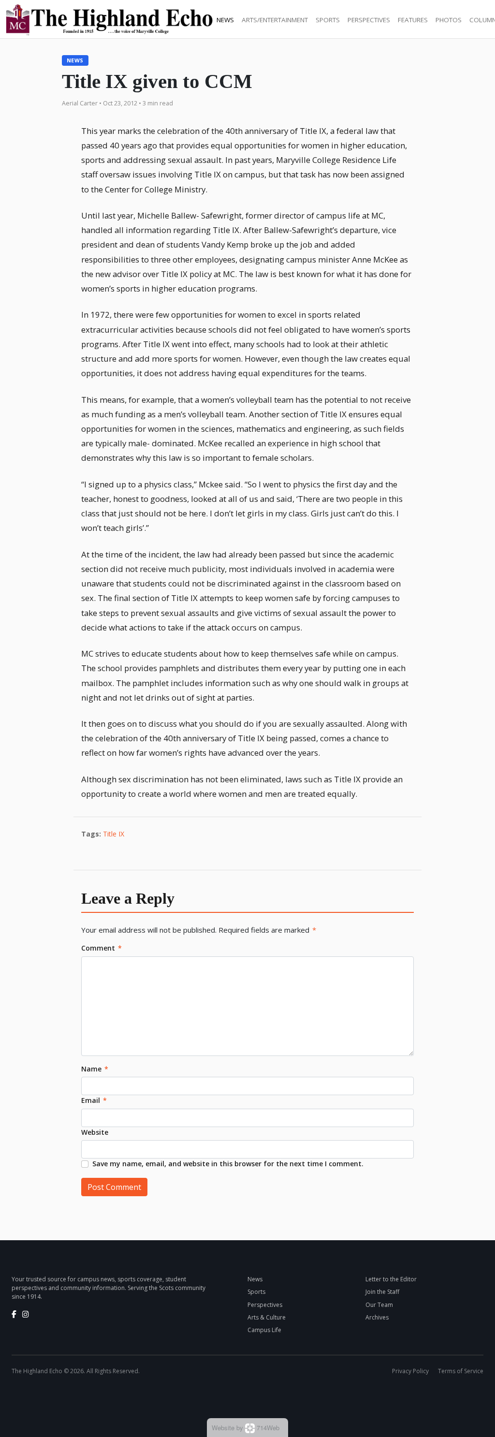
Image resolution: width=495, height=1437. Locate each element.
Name (94, 1068)
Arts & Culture (267, 1317)
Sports (328, 19)
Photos (449, 19)
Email (94, 1100)
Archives (377, 1317)
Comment (101, 948)
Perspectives (369, 19)
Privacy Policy (410, 1371)
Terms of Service (460, 1371)
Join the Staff (382, 1292)
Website (94, 1132)
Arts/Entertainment (275, 19)
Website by (245, 1427)
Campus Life (264, 1330)
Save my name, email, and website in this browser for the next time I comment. (228, 1163)
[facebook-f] (14, 1314)
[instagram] (25, 1314)
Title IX (113, 833)
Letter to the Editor (391, 1279)
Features (413, 19)
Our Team (379, 1305)
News (225, 19)
